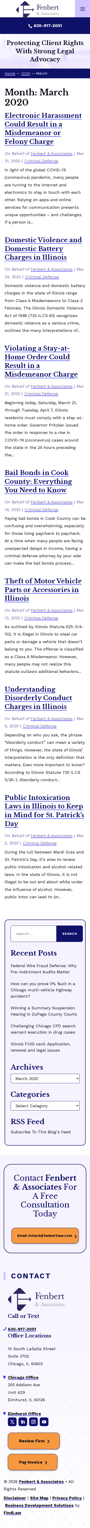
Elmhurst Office (24, 1413)
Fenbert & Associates (52, 153)
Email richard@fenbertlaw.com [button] (44, 1236)
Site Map (39, 1497)
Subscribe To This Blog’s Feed (41, 1131)
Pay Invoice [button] (30, 1462)
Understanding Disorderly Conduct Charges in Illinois (38, 698)
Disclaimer (15, 1497)
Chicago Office (23, 1377)
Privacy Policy (67, 1497)
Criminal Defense (41, 160)
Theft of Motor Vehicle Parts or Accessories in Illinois (43, 589)
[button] (82, 8)
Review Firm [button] (32, 1440)
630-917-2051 (48, 25)
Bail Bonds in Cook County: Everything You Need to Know (38, 481)
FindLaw (12, 1512)
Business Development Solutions (39, 1505)
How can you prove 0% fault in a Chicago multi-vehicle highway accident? (43, 989)
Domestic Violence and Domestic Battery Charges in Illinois (43, 248)
